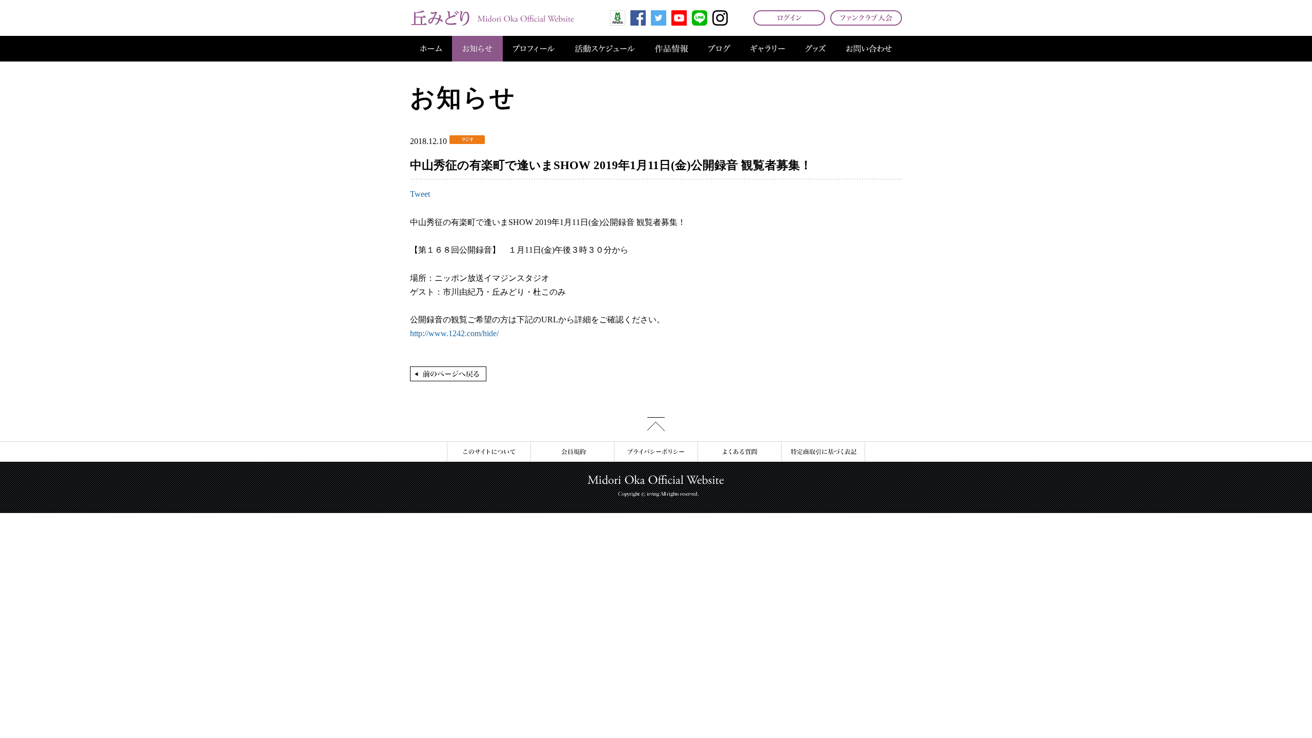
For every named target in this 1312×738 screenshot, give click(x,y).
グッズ (815, 48)
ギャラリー (768, 48)
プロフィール (534, 48)
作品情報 (671, 48)
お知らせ (477, 48)
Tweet (420, 194)
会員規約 (572, 452)
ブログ (719, 48)
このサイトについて (488, 452)
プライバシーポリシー (656, 452)
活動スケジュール (605, 48)
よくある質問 (739, 452)
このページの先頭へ (656, 424)
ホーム (431, 48)
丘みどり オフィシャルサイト (492, 18)
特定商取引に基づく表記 (823, 452)
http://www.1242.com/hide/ (454, 333)
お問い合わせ (869, 48)
